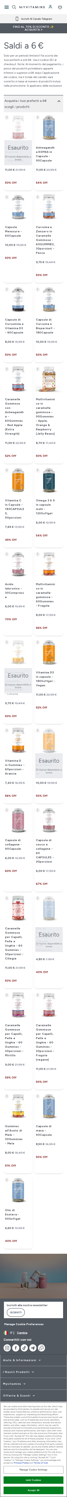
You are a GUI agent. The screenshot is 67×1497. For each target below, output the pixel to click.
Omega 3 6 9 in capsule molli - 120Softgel (45, 507)
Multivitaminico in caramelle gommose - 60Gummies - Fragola (45, 595)
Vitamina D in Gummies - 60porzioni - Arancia (15, 767)
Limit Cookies (33, 1480)
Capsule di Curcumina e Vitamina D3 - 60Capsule (14, 326)
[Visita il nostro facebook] (15, 1347)
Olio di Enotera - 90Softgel (12, 1214)
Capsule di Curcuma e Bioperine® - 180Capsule (45, 326)
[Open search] (14, 7)
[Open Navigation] (6, 7)
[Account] (51, 7)
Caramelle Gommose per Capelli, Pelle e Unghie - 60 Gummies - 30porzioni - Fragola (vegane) (45, 1042)
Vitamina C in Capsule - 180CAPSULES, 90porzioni (14, 509)
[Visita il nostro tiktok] (24, 1347)
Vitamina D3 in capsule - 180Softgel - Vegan (45, 679)
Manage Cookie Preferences (24, 1324)
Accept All (33, 1490)
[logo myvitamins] (32, 7)
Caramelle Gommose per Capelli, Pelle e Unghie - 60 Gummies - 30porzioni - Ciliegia (14, 943)
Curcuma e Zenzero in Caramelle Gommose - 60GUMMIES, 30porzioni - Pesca (45, 240)
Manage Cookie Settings (33, 1469)
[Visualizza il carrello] (60, 7)
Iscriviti (16, 1312)
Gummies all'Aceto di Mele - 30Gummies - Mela (14, 1135)
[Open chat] (41, 1347)
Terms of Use (40, 1463)
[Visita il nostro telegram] (32, 1347)
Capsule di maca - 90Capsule (44, 1130)
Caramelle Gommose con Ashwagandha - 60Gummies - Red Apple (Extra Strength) (14, 416)
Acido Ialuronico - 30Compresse (14, 591)
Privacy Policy (21, 1463)
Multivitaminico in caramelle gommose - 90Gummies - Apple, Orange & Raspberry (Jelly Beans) (45, 416)
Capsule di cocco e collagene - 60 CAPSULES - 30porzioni (45, 851)
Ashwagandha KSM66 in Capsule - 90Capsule (45, 154)
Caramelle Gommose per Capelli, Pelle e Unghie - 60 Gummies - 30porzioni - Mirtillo (14, 1040)
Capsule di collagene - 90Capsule (13, 844)
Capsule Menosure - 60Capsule (13, 231)
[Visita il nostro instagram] (7, 1347)
